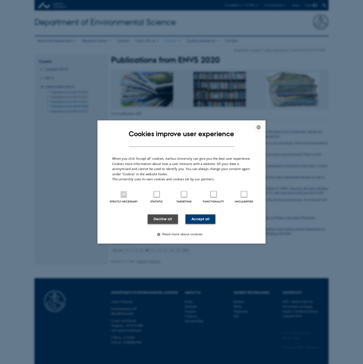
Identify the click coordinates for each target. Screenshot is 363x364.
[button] (181, 234)
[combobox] (258, 127)
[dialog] (181, 182)
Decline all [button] (163, 219)
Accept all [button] (200, 219)
